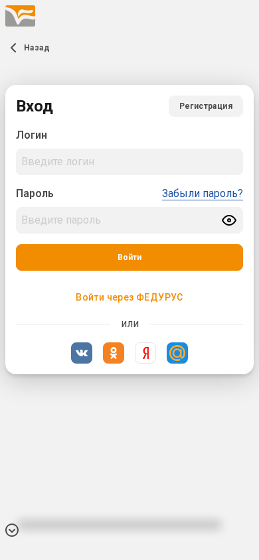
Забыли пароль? (202, 193)
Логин (31, 135)
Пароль (35, 193)
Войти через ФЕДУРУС (129, 297)
